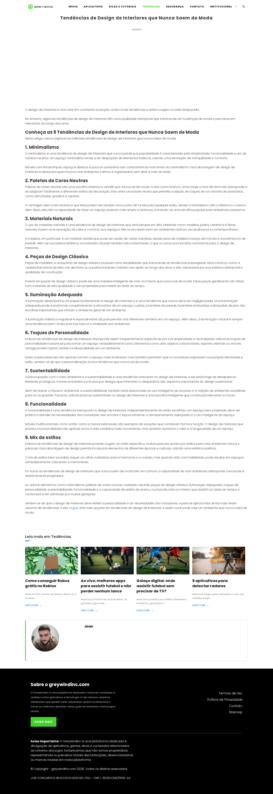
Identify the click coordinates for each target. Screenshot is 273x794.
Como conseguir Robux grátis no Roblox (47, 583)
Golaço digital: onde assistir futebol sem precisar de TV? (155, 586)
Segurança (175, 6)
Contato (197, 6)
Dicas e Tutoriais (122, 6)
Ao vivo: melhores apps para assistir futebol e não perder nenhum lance (106, 586)
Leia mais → (33, 605)
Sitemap (235, 712)
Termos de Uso (230, 693)
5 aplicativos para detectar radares (210, 583)
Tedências (61, 536)
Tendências (151, 6)
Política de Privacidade (224, 699)
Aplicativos (93, 6)
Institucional (221, 6)
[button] (244, 6)
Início (73, 6)
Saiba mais (43, 722)
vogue (73, 508)
